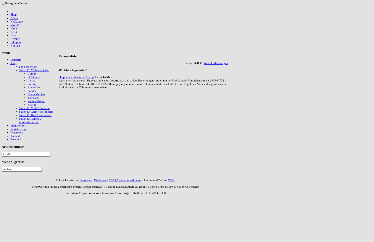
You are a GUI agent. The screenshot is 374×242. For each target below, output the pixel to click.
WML (171, 180)
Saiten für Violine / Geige (79, 77)
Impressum (86, 180)
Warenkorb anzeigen (216, 63)
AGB (111, 180)
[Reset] (44, 170)
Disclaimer (100, 180)
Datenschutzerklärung (129, 180)
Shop (62, 77)
